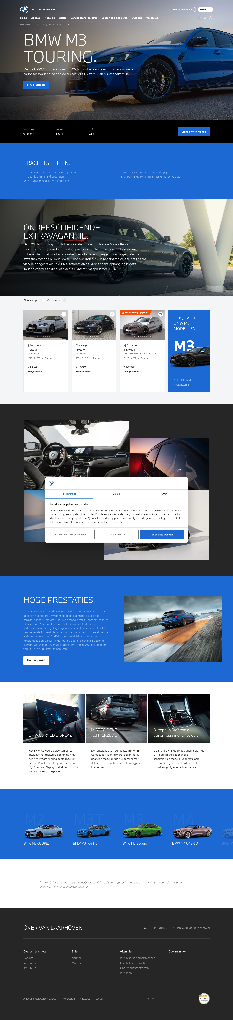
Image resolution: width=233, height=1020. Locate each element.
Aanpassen (115, 534)
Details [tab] (116, 493)
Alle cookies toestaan (162, 534)
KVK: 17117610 (31, 968)
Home (23, 17)
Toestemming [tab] (68, 493)
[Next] (53, 336)
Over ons (137, 17)
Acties (62, 17)
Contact (28, 958)
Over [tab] (164, 493)
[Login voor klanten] (210, 18)
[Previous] (38, 336)
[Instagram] (153, 998)
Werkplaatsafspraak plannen (137, 958)
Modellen (49, 17)
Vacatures (152, 17)
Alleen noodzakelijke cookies (71, 534)
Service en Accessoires (84, 17)
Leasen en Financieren (115, 17)
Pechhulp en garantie (133, 963)
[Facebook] (148, 998)
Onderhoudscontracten (134, 968)
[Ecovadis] (204, 996)
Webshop (126, 973)
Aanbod (35, 17)
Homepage (25, 24)
